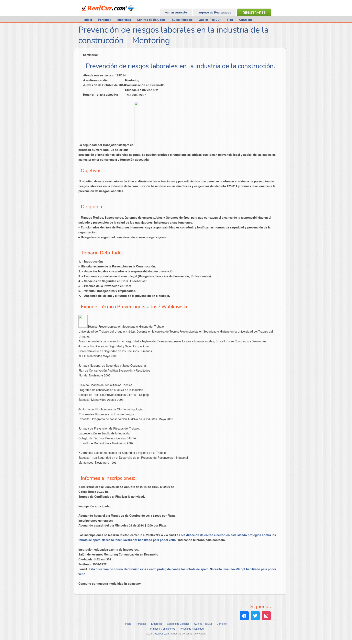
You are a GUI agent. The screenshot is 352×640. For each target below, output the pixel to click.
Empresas (124, 20)
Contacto (245, 20)
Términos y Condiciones (161, 628)
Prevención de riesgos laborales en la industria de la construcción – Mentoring (173, 35)
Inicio (88, 20)
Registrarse (254, 12)
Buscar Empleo (182, 20)
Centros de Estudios (151, 20)
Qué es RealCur (209, 20)
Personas (104, 20)
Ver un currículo (176, 12)
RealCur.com (162, 633)
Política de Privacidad (192, 628)
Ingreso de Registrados (214, 12)
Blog (230, 20)
